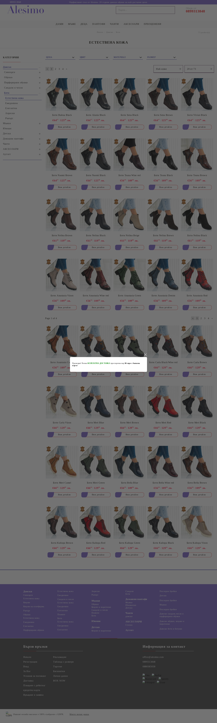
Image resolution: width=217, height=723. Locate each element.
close (145, 354)
